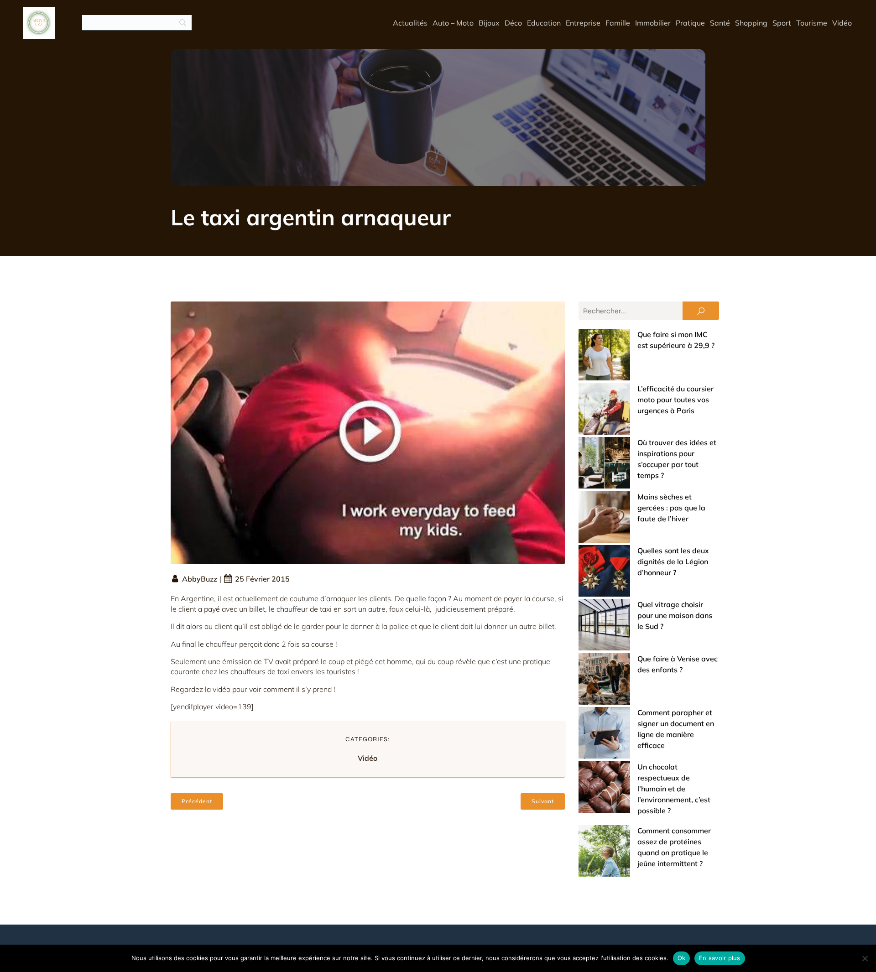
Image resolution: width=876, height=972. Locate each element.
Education (544, 22)
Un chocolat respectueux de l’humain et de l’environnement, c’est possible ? (673, 788)
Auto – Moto (453, 22)
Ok (682, 958)
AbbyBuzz (199, 578)
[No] (864, 958)
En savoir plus (719, 958)
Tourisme (811, 22)
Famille (617, 22)
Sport (781, 22)
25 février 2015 (262, 578)
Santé (720, 22)
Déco (513, 22)
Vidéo (842, 22)
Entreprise (583, 22)
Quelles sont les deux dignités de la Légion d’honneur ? (673, 561)
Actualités (410, 22)
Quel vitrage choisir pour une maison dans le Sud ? (674, 615)
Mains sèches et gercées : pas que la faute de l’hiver (671, 507)
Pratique (690, 22)
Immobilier (653, 22)
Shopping (751, 22)
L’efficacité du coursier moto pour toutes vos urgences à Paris (675, 399)
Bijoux (489, 22)
